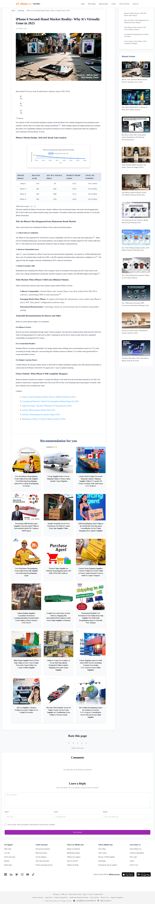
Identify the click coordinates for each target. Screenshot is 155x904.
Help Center (7, 849)
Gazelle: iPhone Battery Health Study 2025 (38, 410)
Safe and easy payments (43, 849)
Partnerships (102, 861)
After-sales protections (42, 861)
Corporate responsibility (137, 853)
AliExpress (56, 894)
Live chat (7, 853)
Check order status (9, 857)
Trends (113, 4)
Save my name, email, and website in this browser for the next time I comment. (31, 824)
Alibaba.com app (114, 874)
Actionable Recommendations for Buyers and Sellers (136, 35)
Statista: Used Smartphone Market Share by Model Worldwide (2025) (49, 397)
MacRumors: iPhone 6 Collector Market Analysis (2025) (43, 419)
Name (7, 812)
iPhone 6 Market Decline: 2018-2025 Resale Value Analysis (135, 14)
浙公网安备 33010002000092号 (86, 901)
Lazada (90, 894)
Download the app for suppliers (107, 865)
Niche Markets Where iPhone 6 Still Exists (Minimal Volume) (135, 28)
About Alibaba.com (135, 849)
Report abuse (8, 865)
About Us (135, 4)
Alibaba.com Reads (72, 865)
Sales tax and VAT (72, 861)
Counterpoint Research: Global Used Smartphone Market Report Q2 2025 (50, 401)
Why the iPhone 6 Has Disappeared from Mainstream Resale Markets (136, 21)
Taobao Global (98, 894)
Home (83, 4)
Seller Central (102, 853)
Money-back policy (41, 853)
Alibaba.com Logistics (73, 857)
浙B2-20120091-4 (105, 901)
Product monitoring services (44, 865)
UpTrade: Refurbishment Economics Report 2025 (41, 414)
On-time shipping (41, 857)
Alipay (85, 894)
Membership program (73, 853)
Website (105, 812)
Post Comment (77, 832)
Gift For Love (134, 865)
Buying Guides (103, 4)
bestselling (21, 10)
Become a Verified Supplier (106, 857)
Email (56, 812)
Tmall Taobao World (75, 894)
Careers (132, 861)
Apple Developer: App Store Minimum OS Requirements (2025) (47, 406)
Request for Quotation (73, 849)
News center (133, 857)
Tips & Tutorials (124, 4)
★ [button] (69, 743)
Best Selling (91, 4)
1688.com (64, 894)
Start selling (102, 849)
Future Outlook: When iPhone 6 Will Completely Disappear (135, 42)
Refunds (6, 861)
